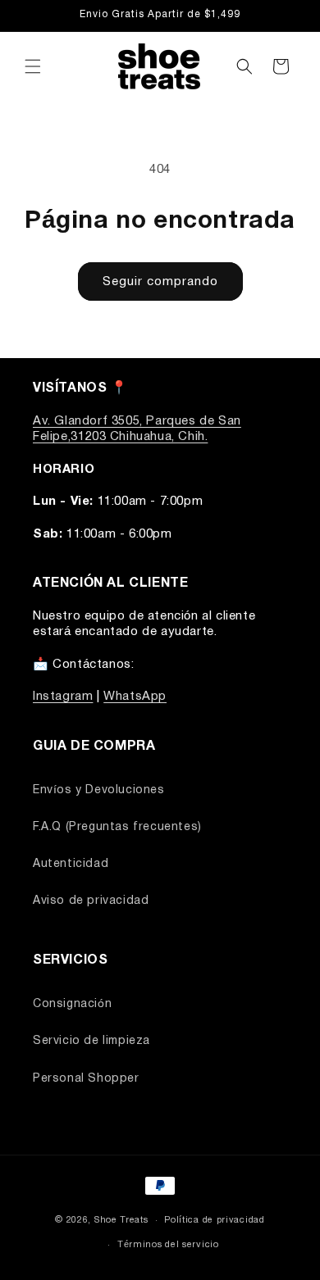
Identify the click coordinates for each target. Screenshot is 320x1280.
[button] (33, 66)
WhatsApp (135, 696)
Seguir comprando (160, 282)
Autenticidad (70, 864)
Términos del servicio (168, 1245)
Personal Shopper (86, 1078)
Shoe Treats (121, 1220)
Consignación (72, 1004)
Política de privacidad (214, 1220)
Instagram (63, 696)
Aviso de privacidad (91, 901)
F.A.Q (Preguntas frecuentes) (117, 827)
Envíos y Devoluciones (99, 790)
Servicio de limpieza (91, 1041)
